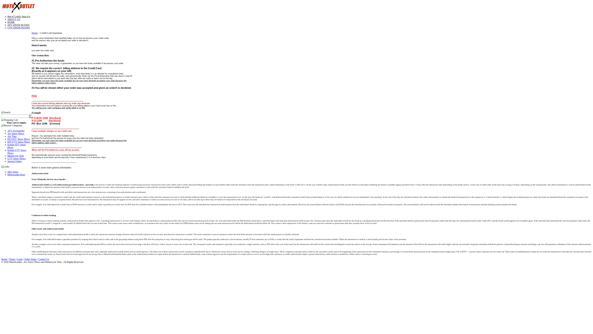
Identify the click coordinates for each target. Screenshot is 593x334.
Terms (12, 259)
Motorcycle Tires (15, 155)
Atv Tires (12, 136)
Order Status (30, 259)
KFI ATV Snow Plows (18, 139)
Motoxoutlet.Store (16, 174)
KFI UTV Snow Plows (18, 142)
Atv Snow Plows (15, 133)
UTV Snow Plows (16, 158)
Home (35, 33)
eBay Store (12, 172)
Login (20, 259)
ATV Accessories (15, 130)
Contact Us (43, 259)
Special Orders (14, 161)
